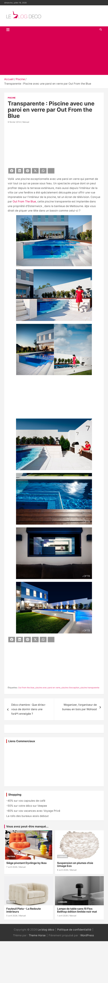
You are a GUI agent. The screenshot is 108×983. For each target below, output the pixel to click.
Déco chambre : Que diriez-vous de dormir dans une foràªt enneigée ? (28, 709)
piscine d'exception (70, 687)
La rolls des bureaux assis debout (27, 816)
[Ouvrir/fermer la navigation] (8, 29)
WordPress (87, 935)
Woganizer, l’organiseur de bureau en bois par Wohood (79, 707)
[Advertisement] (54, 54)
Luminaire (62, 856)
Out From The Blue (24, 201)
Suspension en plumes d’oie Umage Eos (75, 864)
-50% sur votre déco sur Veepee (26, 805)
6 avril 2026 (62, 870)
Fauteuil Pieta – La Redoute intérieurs (23, 910)
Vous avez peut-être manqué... (27, 826)
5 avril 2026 (11, 915)
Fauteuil (11, 856)
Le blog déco (46, 929)
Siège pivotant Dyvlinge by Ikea (26, 863)
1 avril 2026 (62, 915)
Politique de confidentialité (74, 929)
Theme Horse (37, 935)
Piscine (12, 98)
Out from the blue (26, 687)
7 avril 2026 (11, 867)
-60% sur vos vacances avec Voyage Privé (33, 810)
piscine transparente (89, 687)
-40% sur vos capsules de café (25, 800)
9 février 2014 (14, 122)
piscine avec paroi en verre (47, 687)
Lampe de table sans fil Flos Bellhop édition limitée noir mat (77, 910)
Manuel (25, 122)
